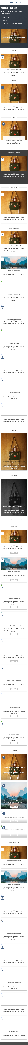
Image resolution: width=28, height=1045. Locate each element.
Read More (14, 552)
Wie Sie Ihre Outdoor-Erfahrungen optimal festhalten (14, 392)
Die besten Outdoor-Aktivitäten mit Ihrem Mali (14, 294)
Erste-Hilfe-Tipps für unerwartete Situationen (14, 270)
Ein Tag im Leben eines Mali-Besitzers (14, 343)
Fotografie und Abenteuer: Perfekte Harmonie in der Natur (14, 319)
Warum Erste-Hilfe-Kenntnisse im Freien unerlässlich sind (14, 368)
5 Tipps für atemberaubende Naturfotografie (14, 417)
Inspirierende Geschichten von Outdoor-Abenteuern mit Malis (14, 69)
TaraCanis (14, 2)
